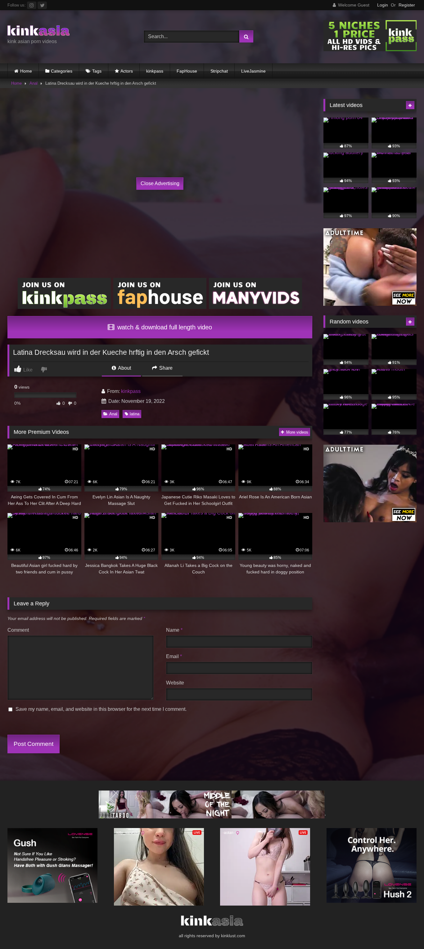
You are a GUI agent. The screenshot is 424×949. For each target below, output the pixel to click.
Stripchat (219, 71)
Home (26, 71)
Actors (126, 71)
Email (174, 656)
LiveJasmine (253, 71)
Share (165, 368)
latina (134, 414)
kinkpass (154, 71)
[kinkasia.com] (38, 31)
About (124, 368)
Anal (33, 83)
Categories (61, 71)
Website (175, 682)
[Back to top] (405, 930)
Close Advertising (160, 183)
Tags (96, 71)
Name (174, 630)
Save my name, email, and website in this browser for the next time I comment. (101, 709)
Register (407, 4)
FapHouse (187, 71)
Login (382, 4)
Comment (18, 630)
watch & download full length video (163, 327)
